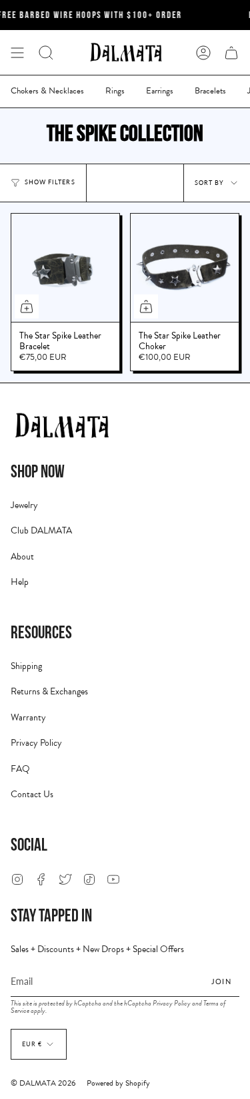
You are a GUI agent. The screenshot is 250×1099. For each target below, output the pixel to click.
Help (20, 582)
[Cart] (231, 52)
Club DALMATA (41, 530)
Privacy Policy (36, 743)
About (22, 557)
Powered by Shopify (118, 1083)
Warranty (28, 717)
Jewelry (24, 505)
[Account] (203, 52)
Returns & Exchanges (49, 691)
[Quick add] (27, 306)
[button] (46, 52)
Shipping (26, 666)
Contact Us (32, 794)
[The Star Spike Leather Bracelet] (65, 268)
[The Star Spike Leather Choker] (185, 268)
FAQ (20, 769)
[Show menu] (17, 52)
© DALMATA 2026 (43, 1083)
